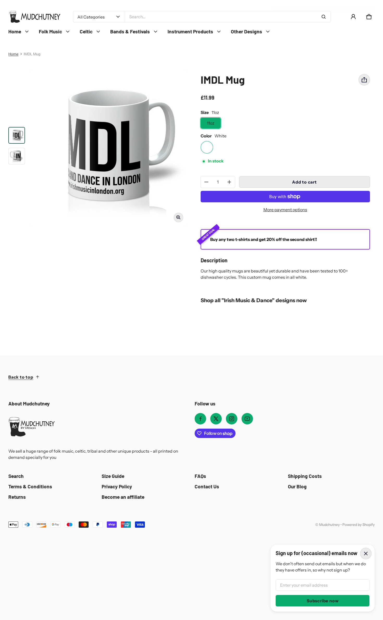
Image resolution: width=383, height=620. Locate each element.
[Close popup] (366, 553)
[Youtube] (247, 418)
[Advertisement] (164, 566)
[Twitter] (216, 418)
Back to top (20, 377)
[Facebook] (200, 418)
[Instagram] (231, 418)
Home (13, 54)
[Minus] (206, 182)
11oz (210, 123)
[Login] (353, 16)
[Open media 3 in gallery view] (16, 156)
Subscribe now (322, 600)
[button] (369, 16)
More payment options (285, 209)
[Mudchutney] (34, 16)
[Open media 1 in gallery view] (16, 135)
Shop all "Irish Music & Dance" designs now (254, 300)
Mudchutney (329, 524)
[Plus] (229, 182)
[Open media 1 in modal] (108, 147)
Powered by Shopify (358, 524)
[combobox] (228, 16)
